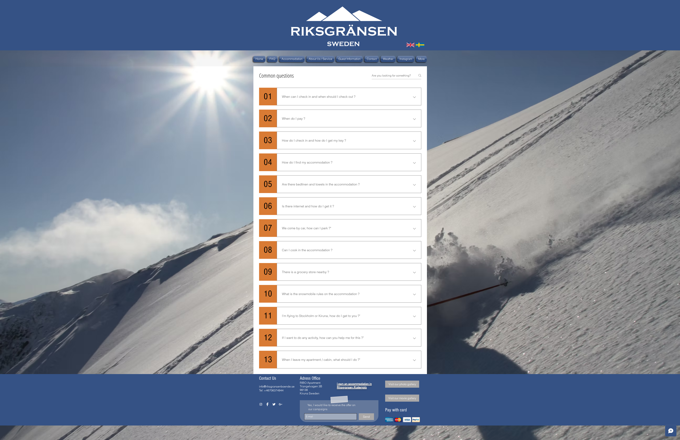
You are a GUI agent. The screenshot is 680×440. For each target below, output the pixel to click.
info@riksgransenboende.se (276, 386)
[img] (389, 419)
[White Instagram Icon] (261, 404)
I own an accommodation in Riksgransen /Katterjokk (354, 385)
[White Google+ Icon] (280, 404)
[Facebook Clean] (267, 404)
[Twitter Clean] (274, 404)
